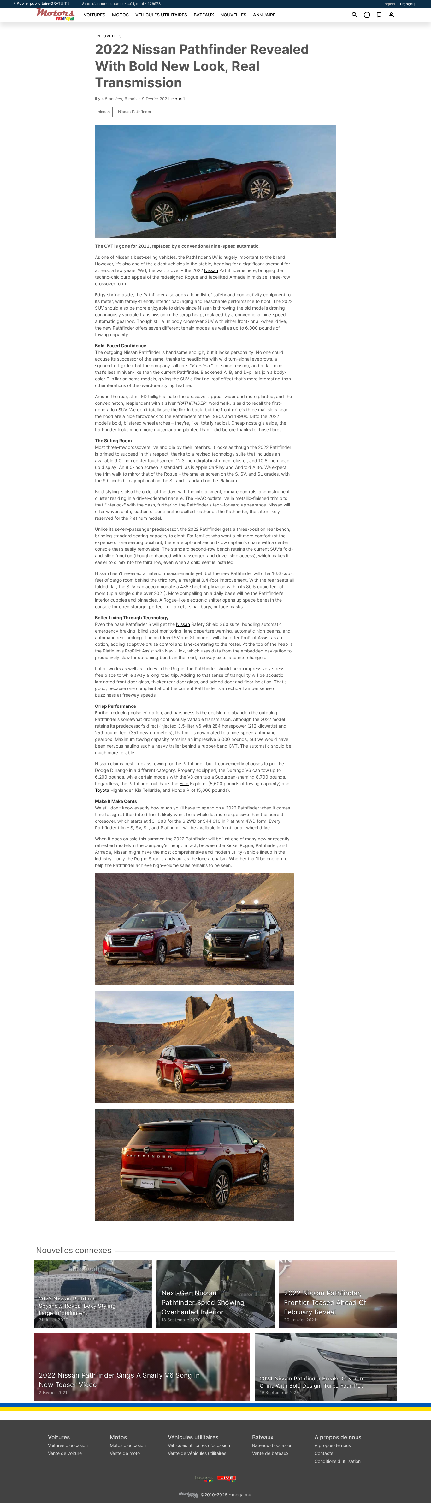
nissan (104, 111)
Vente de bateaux (270, 1453)
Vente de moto (125, 1453)
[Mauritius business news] (204, 1478)
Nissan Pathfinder (134, 111)
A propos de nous (338, 1437)
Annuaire (264, 14)
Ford (184, 783)
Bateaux (204, 14)
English (388, 4)
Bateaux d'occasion (272, 1445)
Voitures (94, 14)
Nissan (211, 270)
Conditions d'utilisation (338, 1461)
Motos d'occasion (128, 1445)
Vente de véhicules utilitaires (197, 1453)
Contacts (324, 1453)
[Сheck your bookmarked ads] (379, 15)
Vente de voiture (65, 1453)
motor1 (178, 98)
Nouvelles (233, 14)
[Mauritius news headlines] (226, 1478)
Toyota (102, 790)
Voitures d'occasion (68, 1445)
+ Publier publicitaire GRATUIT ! (41, 3)
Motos (120, 14)
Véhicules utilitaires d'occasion (199, 1445)
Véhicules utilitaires (161, 14)
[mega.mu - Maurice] (188, 1494)
